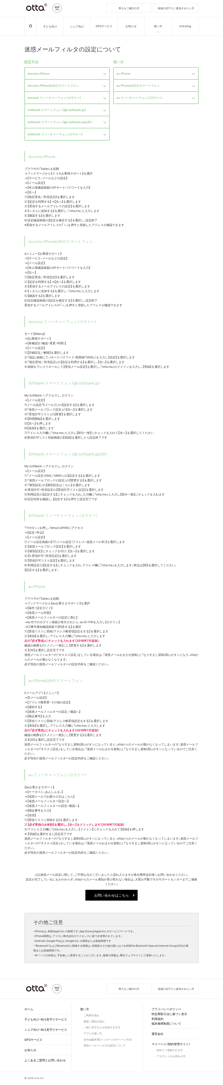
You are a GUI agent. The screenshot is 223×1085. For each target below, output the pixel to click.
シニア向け (77, 26)
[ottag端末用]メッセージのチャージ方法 (108, 1039)
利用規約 (157, 1018)
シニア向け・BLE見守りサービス (45, 1029)
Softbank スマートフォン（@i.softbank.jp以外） (60, 122)
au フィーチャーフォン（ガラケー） (139, 98)
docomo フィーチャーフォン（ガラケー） (54, 98)
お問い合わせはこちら (111, 895)
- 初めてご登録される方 (169, 1050)
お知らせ (131, 26)
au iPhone (123, 73)
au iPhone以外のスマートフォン (138, 85)
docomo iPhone (38, 73)
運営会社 (157, 1033)
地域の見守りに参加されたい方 (176, 8)
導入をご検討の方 (128, 8)
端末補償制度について (166, 1023)
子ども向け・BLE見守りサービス (45, 1019)
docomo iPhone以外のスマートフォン (53, 85)
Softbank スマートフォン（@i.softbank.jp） (57, 110)
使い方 (158, 26)
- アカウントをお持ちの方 (170, 1056)
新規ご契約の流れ (94, 1021)
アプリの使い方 (93, 1033)
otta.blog (185, 26)
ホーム (28, 1009)
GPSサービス (104, 26)
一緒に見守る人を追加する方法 (102, 1027)
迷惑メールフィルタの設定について (104, 1045)
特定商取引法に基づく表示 (169, 1014)
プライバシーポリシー (166, 1009)
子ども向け (50, 26)
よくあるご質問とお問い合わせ (45, 1060)
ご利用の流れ (91, 1015)
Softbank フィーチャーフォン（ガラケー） (55, 134)
